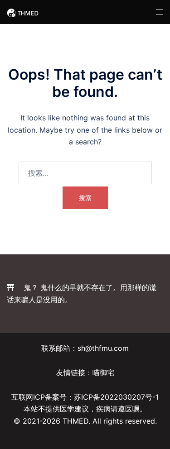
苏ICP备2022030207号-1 (116, 396)
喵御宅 (103, 372)
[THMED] (23, 11)
